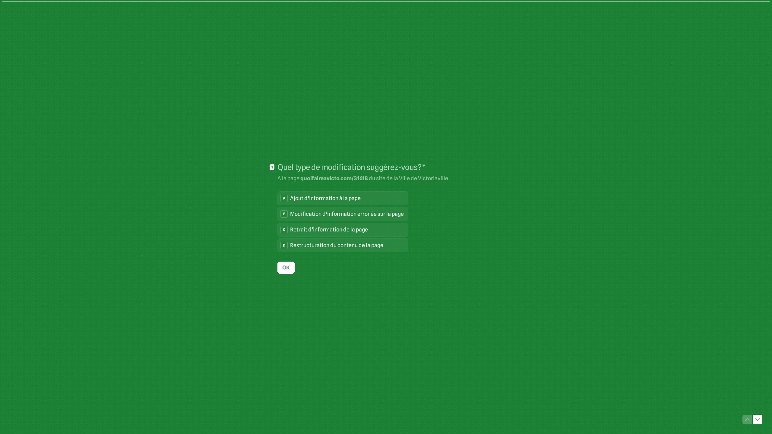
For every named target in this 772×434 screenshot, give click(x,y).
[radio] (342, 198)
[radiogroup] (342, 222)
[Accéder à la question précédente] (747, 419)
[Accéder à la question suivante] (757, 419)
